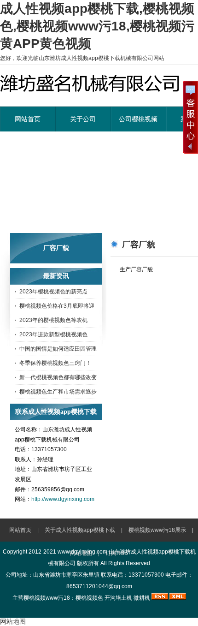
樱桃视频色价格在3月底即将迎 (56, 306)
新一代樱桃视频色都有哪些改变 (58, 377)
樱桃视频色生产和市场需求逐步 (58, 391)
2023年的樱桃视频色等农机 (53, 320)
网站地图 (13, 621)
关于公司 (83, 119)
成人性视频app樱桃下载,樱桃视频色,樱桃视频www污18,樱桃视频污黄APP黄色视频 (97, 26)
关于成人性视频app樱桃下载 (80, 530)
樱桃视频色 (89, 598)
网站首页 (28, 119)
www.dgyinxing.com (82, 551)
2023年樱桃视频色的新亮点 (53, 291)
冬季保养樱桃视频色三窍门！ (55, 363)
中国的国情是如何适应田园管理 (58, 349)
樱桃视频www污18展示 (157, 530)
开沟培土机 (118, 598)
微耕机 (142, 598)
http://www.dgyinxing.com (62, 499)
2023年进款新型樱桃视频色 (53, 334)
